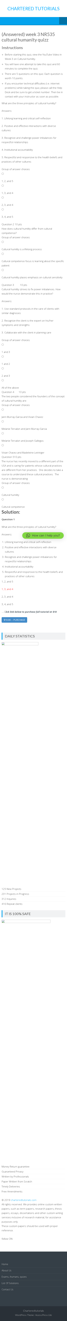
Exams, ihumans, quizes (14, 1276)
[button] (43, 535)
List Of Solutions (10, 1283)
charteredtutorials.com (23, 1200)
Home (5, 1264)
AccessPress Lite (43, 1315)
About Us (6, 1270)
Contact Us (7, 1289)
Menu (63, 21)
